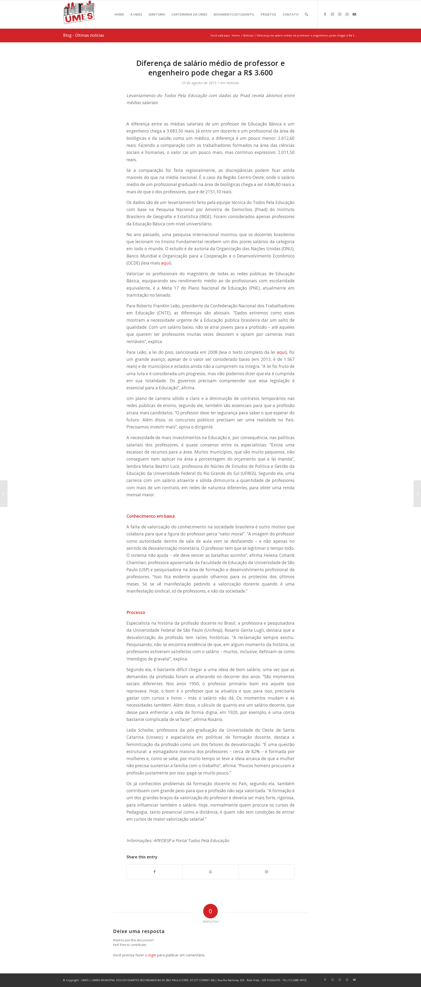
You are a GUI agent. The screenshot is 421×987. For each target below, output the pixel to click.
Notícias (232, 82)
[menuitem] (119, 14)
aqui (165, 263)
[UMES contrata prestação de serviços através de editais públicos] (4, 493)
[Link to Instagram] (332, 14)
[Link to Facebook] (325, 14)
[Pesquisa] (306, 14)
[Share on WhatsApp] (210, 871)
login (152, 954)
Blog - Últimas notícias (83, 35)
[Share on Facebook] (154, 871)
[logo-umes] (79, 14)
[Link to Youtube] (354, 14)
